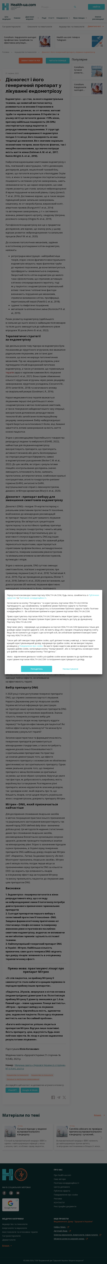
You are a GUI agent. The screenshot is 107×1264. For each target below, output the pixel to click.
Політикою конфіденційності (32, 598)
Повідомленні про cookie (31, 646)
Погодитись (37, 669)
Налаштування (70, 669)
